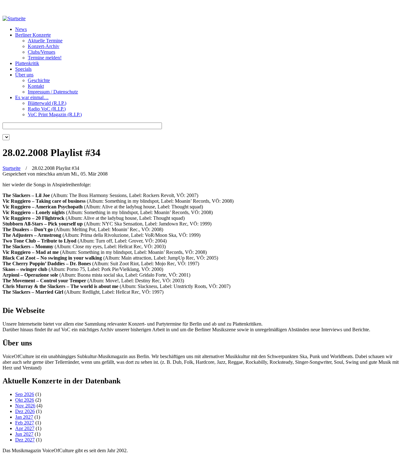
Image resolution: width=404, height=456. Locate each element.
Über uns (24, 74)
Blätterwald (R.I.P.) (47, 103)
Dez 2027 (25, 439)
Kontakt (36, 86)
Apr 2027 (24, 428)
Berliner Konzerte (33, 35)
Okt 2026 (24, 400)
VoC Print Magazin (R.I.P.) (55, 114)
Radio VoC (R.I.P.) (47, 108)
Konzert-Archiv (43, 46)
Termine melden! (45, 57)
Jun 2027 (24, 434)
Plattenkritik (27, 63)
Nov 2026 (25, 405)
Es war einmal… (32, 97)
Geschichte (39, 80)
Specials (23, 69)
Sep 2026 (24, 394)
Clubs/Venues (41, 52)
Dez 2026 (25, 411)
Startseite (12, 168)
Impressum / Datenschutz (53, 91)
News (21, 29)
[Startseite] (14, 18)
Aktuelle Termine (45, 40)
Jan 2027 (24, 417)
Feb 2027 (24, 422)
